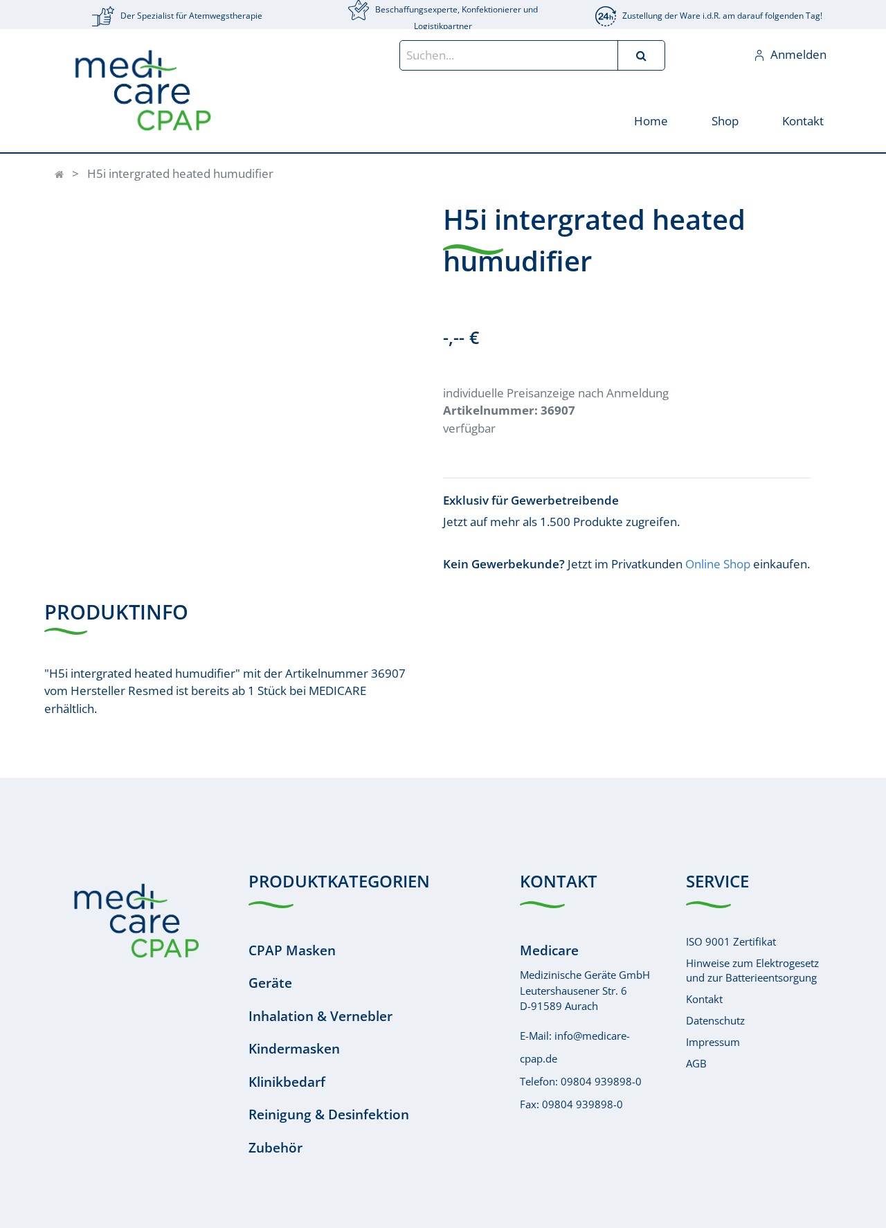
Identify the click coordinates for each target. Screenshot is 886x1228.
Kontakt (704, 999)
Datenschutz (715, 1020)
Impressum (713, 1042)
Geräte (270, 983)
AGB (696, 1063)
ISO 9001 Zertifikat (731, 941)
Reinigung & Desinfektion (328, 1114)
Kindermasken (294, 1049)
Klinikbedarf (286, 1082)
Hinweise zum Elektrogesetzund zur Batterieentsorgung (752, 970)
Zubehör (275, 1148)
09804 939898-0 (601, 1081)
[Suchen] (640, 55)
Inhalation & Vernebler (320, 1016)
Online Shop (717, 564)
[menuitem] (650, 120)
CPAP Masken (292, 950)
